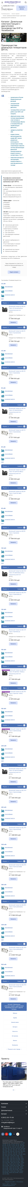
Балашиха (15, 1045)
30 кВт (3, 284)
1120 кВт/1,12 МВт (14, 1157)
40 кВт (3, 351)
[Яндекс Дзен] (14, 1134)
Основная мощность (14, 280)
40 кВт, (18, 1144)
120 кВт (3, 609)
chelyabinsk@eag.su (8, 1122)
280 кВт (10, 1150)
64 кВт (9, 1146)
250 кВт (3, 807)
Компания (4, 1103)
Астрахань (15, 1036)
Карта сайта (5, 1184)
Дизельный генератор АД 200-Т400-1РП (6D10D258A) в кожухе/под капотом (18, 770)
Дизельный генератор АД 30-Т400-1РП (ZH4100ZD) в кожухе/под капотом (17, 308)
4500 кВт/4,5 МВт (14, 1168)
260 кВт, (4, 1150)
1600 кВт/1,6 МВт (15, 1161)
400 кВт (4, 925)
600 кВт (10, 1154)
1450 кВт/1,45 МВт (15, 1160)
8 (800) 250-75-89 (8, 6)
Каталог (4, 1114)
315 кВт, (20, 1150)
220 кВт (12, 1148)
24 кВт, (4, 1144)
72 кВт (13, 1146)
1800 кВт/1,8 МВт (16, 1162)
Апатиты (15, 1031)
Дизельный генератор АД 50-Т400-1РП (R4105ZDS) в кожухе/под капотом (17, 410)
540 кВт (20, 1153)
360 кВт (4, 884)
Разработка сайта (10, 1182)
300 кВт (4, 844)
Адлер (15, 1018)
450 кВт (23, 1151)
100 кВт (3, 548)
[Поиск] (25, 2)
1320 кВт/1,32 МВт (15, 1158)
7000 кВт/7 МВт (15, 1171)
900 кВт (7, 1155)
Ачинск (15, 1040)
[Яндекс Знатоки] (17, 1134)
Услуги (3, 1107)
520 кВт (15, 1153)
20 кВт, (23, 1143)
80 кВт (3, 508)
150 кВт (3, 649)
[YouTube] (6, 1134)
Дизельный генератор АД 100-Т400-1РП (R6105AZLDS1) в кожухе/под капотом (17, 572)
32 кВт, (13, 1144)
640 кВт (15, 1154)
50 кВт (3, 388)
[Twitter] (10, 1134)
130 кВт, (9, 1147)
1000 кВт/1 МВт (14, 1155)
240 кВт (17, 1148)
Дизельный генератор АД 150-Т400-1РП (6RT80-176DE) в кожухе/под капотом (17, 672)
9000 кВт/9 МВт (14, 1172)
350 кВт (7, 1151)
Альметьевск (15, 1022)
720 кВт (20, 1154)
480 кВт (4, 1153)
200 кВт (4, 746)
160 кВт (3, 708)
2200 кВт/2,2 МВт (14, 1164)
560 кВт (4, 1154)
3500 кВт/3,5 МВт (14, 1167)
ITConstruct (19, 1182)
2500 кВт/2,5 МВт (15, 1165)
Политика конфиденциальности (9, 1184)
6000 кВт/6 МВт (14, 1170)
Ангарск (15, 1027)
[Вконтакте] (2, 1134)
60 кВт (3, 447)
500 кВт (4, 964)
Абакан (15, 1013)
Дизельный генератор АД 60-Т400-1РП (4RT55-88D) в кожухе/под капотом (17, 471)
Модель (5, 303)
